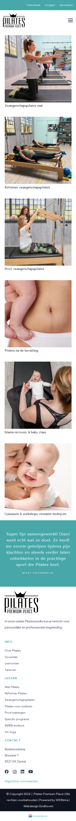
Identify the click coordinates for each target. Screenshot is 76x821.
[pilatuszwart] (14, 20)
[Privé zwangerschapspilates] (38, 232)
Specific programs (17, 719)
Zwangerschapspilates (20, 700)
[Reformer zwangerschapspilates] (38, 150)
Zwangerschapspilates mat (24, 106)
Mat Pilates (12, 687)
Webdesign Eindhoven (38, 806)
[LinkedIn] (22, 772)
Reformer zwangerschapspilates (27, 187)
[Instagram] (15, 772)
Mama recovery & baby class (25, 432)
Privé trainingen (15, 712)
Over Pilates (13, 650)
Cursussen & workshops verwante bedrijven (35, 514)
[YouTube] (30, 772)
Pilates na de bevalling (21, 350)
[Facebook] (7, 772)
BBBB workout (14, 725)
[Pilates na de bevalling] (38, 313)
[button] (70, 20)
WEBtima (62, 800)
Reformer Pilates (16, 693)
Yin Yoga (10, 732)
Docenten (11, 657)
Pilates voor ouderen (18, 706)
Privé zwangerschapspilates (24, 269)
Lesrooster (12, 663)
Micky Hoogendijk (38, 572)
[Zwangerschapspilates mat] (38, 68)
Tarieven (10, 670)
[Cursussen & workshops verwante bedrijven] (38, 477)
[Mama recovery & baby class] (38, 395)
